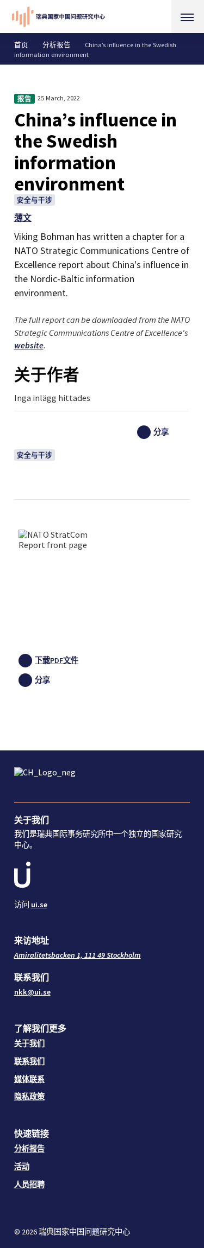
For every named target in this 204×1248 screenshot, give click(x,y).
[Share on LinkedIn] (163, 447)
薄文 (23, 217)
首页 (21, 45)
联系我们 (29, 1061)
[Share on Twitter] (163, 462)
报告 (24, 98)
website (29, 345)
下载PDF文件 (56, 660)
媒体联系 (29, 1079)
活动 (21, 1166)
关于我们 (29, 1043)
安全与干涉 (34, 200)
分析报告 (56, 45)
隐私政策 (29, 1096)
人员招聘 (29, 1184)
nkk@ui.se (32, 992)
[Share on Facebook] (163, 478)
